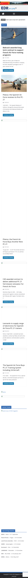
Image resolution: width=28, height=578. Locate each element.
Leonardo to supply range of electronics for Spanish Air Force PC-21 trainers (13, 325)
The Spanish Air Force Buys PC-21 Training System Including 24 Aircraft (14, 367)
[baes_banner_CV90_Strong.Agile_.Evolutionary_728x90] (14, 3)
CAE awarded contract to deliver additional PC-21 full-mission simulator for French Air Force (13, 283)
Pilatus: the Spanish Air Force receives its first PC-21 (13, 97)
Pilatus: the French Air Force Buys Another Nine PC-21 (13, 241)
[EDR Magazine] (3, 13)
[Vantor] (3, 392)
